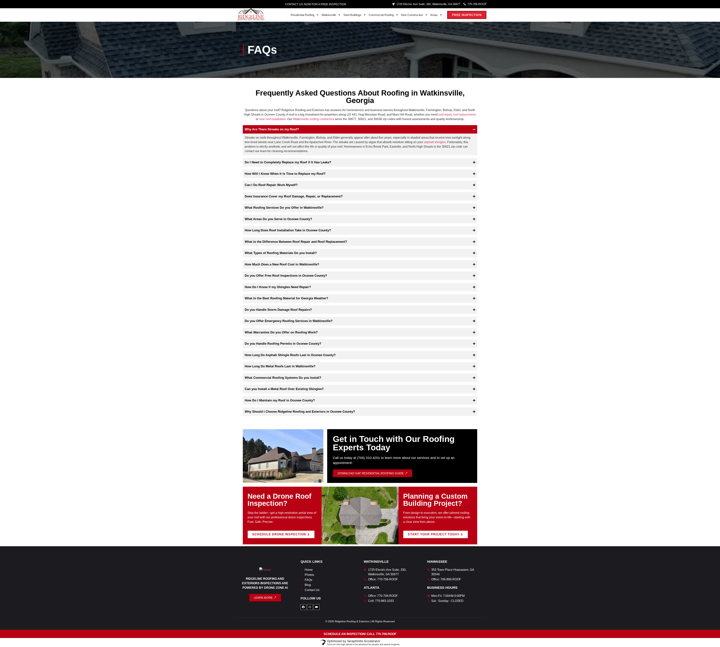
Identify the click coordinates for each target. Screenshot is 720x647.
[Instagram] (310, 607)
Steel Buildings (352, 14)
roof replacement (464, 114)
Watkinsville (329, 14)
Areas (434, 14)
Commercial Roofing (381, 14)
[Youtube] (316, 607)
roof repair (445, 114)
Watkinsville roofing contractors (313, 119)
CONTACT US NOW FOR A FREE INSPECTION (315, 4)
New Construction (412, 14)
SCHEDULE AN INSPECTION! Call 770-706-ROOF (360, 634)
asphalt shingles (435, 142)
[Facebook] (303, 607)
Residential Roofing (302, 14)
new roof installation (272, 119)
